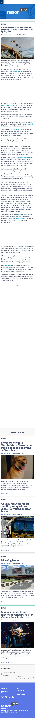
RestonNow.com (6, 34)
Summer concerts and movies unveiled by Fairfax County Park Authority (17, 614)
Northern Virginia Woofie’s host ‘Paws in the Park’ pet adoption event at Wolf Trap (16, 446)
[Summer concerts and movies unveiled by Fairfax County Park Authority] (17, 635)
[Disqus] (17, 362)
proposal (8, 265)
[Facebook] (6, 697)
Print (17, 285)
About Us (4, 688)
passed (19, 214)
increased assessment (8, 105)
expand (16, 129)
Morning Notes (10, 560)
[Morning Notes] (17, 577)
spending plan (17, 71)
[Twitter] (2, 697)
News (3, 24)
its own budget (25, 157)
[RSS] (12, 697)
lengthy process (19, 218)
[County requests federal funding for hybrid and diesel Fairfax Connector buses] (17, 527)
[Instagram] (9, 697)
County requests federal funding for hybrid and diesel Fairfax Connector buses (16, 507)
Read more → (5, 493)
